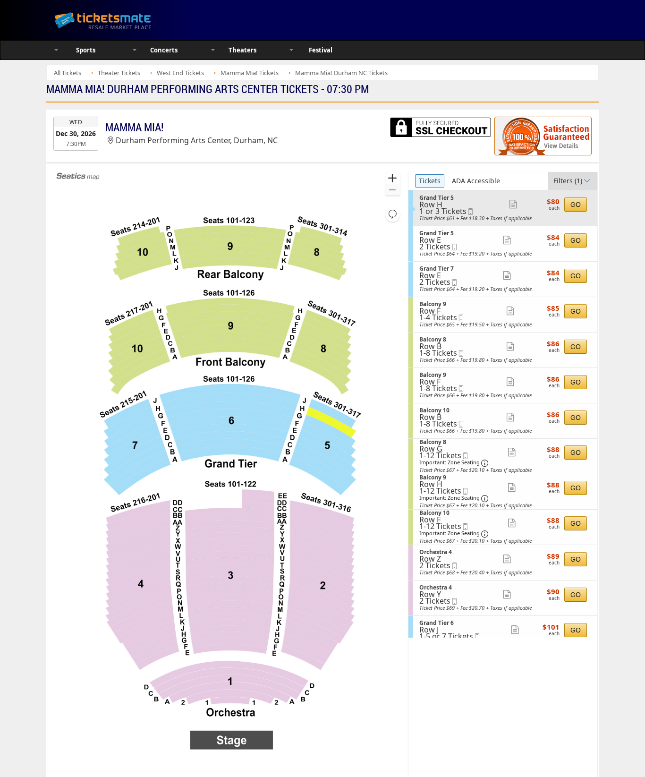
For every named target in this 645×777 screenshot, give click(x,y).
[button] (392, 178)
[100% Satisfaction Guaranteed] (543, 136)
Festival (320, 50)
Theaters (242, 50)
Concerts (164, 50)
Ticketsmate (147, 20)
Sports (85, 50)
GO (575, 204)
